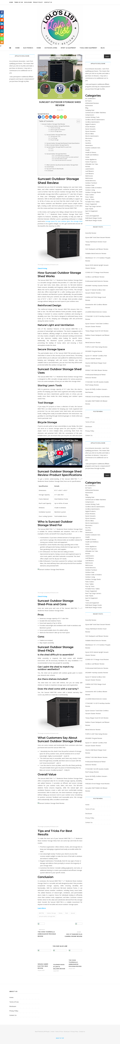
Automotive (89, 105)
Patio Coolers (89, 195)
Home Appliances (91, 159)
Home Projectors (91, 162)
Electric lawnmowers (92, 136)
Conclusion (50, 170)
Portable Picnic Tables (92, 202)
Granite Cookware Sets (92, 148)
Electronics (28, 48)
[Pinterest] (54, 117)
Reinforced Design (55, 128)
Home (11, 2)
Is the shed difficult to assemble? (62, 155)
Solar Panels (89, 209)
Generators (89, 145)
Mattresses (89, 176)
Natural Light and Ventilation (58, 129)
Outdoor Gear (89, 185)
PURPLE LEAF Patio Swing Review (96, 347)
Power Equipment (91, 204)
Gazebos (88, 143)
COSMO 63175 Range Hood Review (97, 272)
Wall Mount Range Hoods (93, 218)
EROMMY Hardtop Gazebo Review (96, 285)
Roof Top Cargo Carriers (93, 206)
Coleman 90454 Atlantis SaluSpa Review (59, 966)
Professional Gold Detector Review (96, 281)
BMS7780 (41, 913)
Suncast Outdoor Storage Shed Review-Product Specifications (63, 143)
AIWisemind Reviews (92, 103)
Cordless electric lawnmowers (95, 119)
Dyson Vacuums (90, 129)
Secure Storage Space (56, 131)
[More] (65, 117)
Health (87, 150)
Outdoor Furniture (91, 183)
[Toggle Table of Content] (77, 121)
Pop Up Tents (89, 199)
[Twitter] (43, 117)
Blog (103, 48)
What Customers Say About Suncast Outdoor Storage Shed (62, 165)
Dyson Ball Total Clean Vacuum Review (97, 237)
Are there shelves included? (61, 158)
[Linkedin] (50, 117)
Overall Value (50, 167)
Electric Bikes (89, 134)
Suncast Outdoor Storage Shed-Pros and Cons (59, 147)
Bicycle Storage (54, 140)
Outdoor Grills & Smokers (93, 187)
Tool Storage (54, 138)
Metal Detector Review (92, 342)
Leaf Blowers (89, 171)
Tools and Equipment (88, 48)
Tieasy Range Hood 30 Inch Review (96, 331)
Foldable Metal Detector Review (95, 253)
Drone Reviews (90, 127)
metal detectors (90, 180)
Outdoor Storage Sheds (93, 192)
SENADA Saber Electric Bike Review (43, 966)
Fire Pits (88, 141)
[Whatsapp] (61, 117)
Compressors (89, 115)
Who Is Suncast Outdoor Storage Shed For (58, 145)
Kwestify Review (90, 233)
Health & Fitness (90, 152)
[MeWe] (2, 31)
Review (60, 913)
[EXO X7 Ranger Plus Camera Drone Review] (78, 926)
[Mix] (57, 117)
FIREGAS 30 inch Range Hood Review (97, 396)
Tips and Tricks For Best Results (55, 169)
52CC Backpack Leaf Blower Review (96, 249)
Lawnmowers (89, 169)
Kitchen (87, 166)
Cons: (52, 150)
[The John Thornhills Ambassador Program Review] (41, 925)
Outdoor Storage (51, 913)
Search (107, 56)
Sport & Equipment (68, 48)
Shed (66, 913)
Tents (87, 213)
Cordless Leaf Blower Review (94, 277)
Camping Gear (89, 110)
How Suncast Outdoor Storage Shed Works (58, 126)
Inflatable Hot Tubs (91, 164)
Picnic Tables (89, 197)
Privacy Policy (38, 2)
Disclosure (28, 2)
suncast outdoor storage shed (47, 916)
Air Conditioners (90, 98)
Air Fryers (88, 101)
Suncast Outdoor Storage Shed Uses (56, 134)
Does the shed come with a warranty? (63, 160)
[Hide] (1, 46)
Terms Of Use (18, 2)
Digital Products (90, 124)
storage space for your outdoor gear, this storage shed (63, 221)
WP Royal (46, 1031)
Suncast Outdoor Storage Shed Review (53, 124)
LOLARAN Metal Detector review (96, 312)
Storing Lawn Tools (55, 136)
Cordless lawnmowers (92, 122)
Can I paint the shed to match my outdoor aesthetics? (67, 157)
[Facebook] (39, 117)
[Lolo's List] (60, 28)
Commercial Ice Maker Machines (95, 112)
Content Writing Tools (92, 117)
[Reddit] (46, 117)
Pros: (52, 148)
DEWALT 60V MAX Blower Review (96, 370)
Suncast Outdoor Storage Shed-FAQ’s (56, 154)
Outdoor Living (51, 48)
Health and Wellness (92, 155)
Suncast (73, 913)
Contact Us (48, 2)
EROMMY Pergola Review (93, 351)
